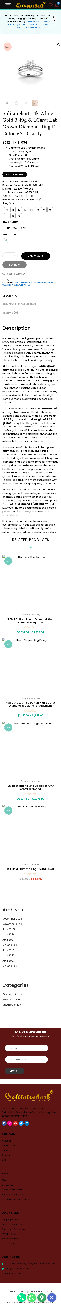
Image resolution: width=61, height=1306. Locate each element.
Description (10, 295)
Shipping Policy (10, 1219)
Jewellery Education (12, 1194)
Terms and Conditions (13, 1229)
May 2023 (8, 955)
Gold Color (10, 234)
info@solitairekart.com (17, 1268)
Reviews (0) (10, 312)
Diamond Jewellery (24, 15)
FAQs (4, 1180)
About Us (6, 1140)
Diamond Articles (13, 994)
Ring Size (8, 203)
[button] (13, 274)
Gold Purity (10, 222)
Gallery (26, 1302)
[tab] (10, 296)
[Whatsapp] (31, 1297)
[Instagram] (9, 1123)
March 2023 (9, 966)
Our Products (8, 1145)
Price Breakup (14, 174)
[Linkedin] (26, 1123)
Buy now (14, 264)
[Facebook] (4, 1123)
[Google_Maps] (41, 1297)
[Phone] (21, 1297)
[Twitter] (21, 1123)
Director (6, 1155)
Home (8, 15)
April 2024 (8, 939)
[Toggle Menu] (8, 4)
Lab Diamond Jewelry (45, 282)
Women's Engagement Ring (16, 285)
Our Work (7, 1150)
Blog (4, 1159)
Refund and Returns (12, 1224)
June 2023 (8, 950)
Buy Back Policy (10, 1238)
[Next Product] (54, 20)
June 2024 (9, 929)
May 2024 (8, 934)
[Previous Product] (54, 17)
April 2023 (8, 960)
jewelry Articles (11, 999)
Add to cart (35, 256)
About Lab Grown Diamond (16, 1199)
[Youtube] (15, 1123)
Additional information (19, 304)
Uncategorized (11, 1004)
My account (8, 1243)
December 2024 (12, 918)
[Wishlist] (51, 5)
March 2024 (9, 945)
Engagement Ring (27, 18)
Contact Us (7, 1184)
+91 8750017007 (13, 1273)
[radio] (6, 209)
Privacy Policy (9, 1233)
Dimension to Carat (12, 1189)
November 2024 (12, 924)
